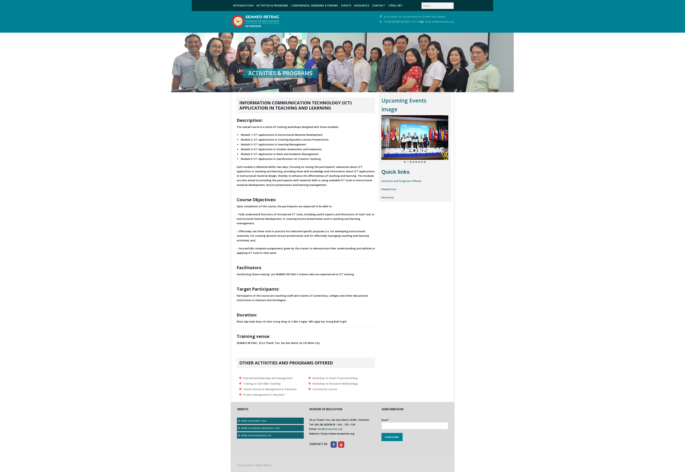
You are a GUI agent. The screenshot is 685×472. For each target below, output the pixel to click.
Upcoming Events (403, 100)
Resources (387, 197)
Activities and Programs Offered (401, 181)
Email (385, 420)
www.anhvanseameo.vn (256, 435)
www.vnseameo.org (254, 420)
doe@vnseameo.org (329, 429)
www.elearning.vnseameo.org (260, 428)
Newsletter (388, 189)
